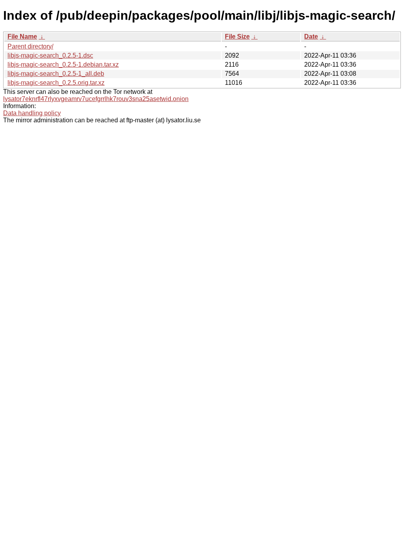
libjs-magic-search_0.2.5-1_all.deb (55, 73)
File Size (237, 36)
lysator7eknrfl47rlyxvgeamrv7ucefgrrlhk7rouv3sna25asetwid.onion (96, 98)
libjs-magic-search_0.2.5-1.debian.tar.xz (63, 64)
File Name (22, 36)
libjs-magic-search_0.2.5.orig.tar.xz (56, 82)
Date (311, 36)
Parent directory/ (30, 46)
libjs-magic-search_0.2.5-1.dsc (50, 55)
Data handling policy (32, 113)
